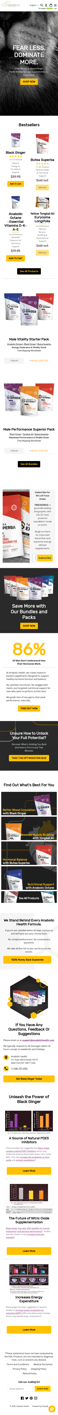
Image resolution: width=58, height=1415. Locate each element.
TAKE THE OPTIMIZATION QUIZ (29, 758)
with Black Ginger (14, 813)
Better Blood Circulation (19, 810)
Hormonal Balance (15, 859)
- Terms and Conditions (17, 1364)
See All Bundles (29, 464)
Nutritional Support (41, 884)
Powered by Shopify (40, 1406)
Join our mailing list (29, 1381)
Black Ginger (30, 344)
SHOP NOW (29, 81)
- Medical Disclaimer (42, 1364)
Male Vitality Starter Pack (29, 339)
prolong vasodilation (25, 1160)
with (43, 838)
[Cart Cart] (51, 5)
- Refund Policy (29, 1373)
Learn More (29, 1170)
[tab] (14, 361)
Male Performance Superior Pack (29, 429)
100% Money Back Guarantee (27, 959)
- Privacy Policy (19, 1368)
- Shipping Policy (38, 1368)
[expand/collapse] (55, 5)
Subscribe (44, 558)
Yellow (42, 213)
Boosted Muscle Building (37, 834)
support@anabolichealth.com (38, 1040)
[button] (34, 5)
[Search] (41, 5)
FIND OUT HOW (29, 708)
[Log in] (46, 5)
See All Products (29, 271)
